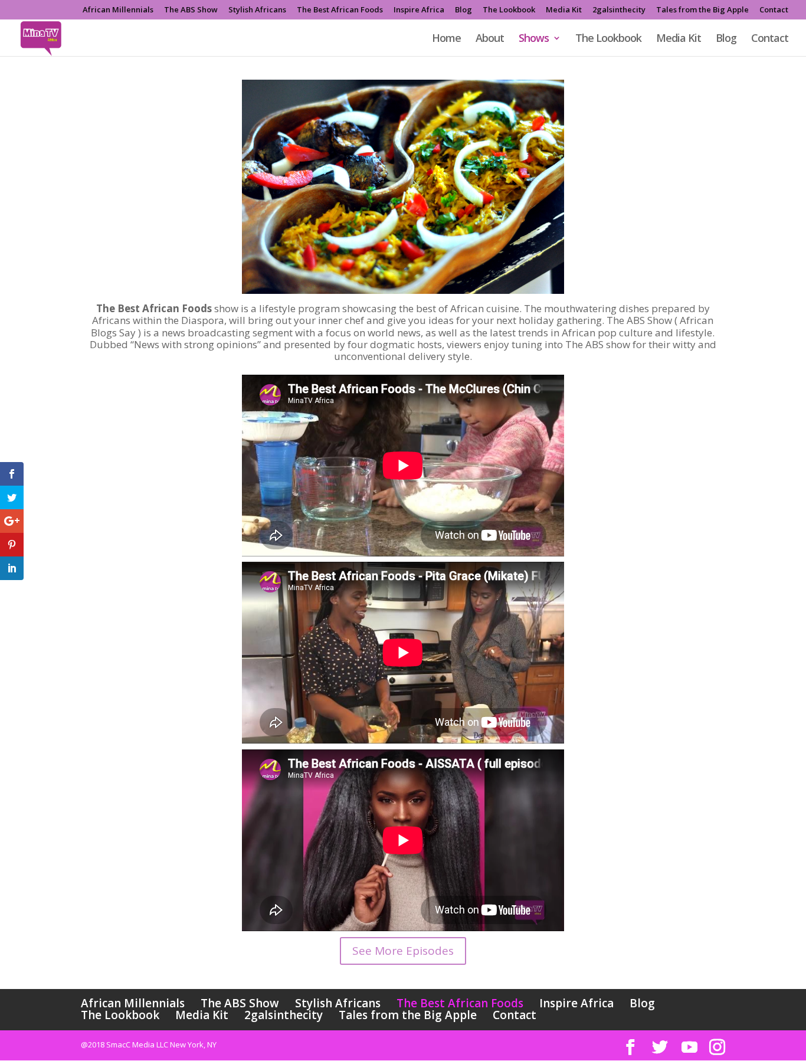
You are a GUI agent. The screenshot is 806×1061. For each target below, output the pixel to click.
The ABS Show (191, 10)
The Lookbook (509, 10)
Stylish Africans (257, 10)
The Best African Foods (340, 10)
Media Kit (564, 10)
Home (446, 39)
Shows (534, 39)
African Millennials (118, 10)
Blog (463, 10)
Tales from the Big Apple (702, 10)
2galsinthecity (619, 10)
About (490, 39)
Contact (773, 10)
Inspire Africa (419, 10)
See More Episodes (403, 950)
